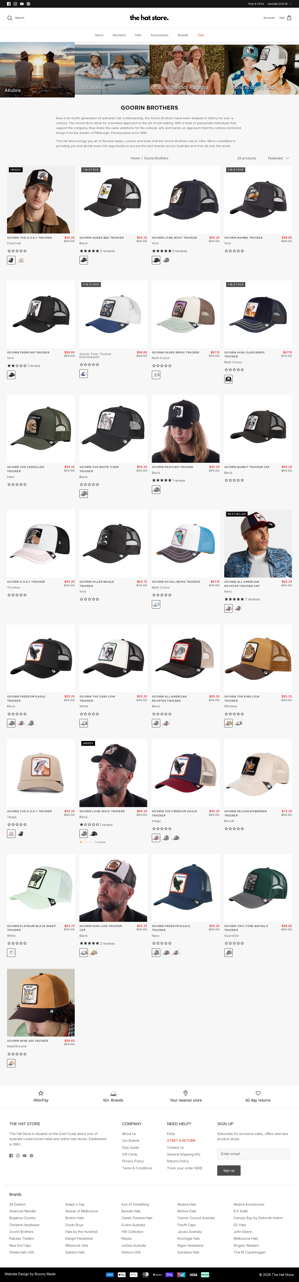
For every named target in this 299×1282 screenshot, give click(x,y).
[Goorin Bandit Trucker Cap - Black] (258, 429)
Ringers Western (246, 1245)
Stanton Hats (75, 1252)
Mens (99, 35)
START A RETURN (181, 1140)
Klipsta (126, 1238)
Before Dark (187, 1211)
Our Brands (130, 1140)
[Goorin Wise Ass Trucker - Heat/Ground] (41, 1003)
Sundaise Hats (188, 1252)
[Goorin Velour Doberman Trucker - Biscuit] (258, 773)
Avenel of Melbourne (81, 1211)
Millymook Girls (76, 1245)
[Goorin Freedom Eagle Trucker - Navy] (186, 888)
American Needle (22, 1211)
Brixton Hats (74, 1218)
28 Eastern (17, 1204)
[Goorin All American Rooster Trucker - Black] (186, 658)
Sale (201, 35)
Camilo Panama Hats (137, 1218)
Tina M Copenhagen (249, 1252)
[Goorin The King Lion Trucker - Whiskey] (258, 658)
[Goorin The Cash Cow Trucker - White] (113, 658)
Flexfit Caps (187, 1225)
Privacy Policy (133, 1161)
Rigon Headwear (190, 1245)
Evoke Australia (133, 1225)
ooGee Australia (133, 1245)
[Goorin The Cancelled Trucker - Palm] (41, 429)
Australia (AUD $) (278, 3)
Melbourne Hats (246, 1238)
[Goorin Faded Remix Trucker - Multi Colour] (186, 314)
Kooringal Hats (189, 1238)
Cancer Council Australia (196, 1218)
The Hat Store (283, 1275)
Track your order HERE (185, 1168)
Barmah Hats (131, 1211)
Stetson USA (131, 1252)
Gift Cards (129, 1154)
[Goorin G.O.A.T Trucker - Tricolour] (41, 544)
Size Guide (130, 1147)
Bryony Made (45, 1274)
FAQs (171, 1134)
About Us (129, 1134)
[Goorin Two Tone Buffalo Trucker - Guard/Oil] (258, 888)
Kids (138, 35)
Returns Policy (178, 1161)
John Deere (243, 1232)
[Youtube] (22, 4)
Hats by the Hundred (81, 1232)
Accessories (159, 35)
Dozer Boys (74, 1225)
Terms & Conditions (137, 1168)
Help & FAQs (256, 3)
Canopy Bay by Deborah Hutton (258, 1218)
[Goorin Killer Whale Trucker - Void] (113, 544)
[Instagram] (15, 4)
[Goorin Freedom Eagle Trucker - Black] (41, 658)
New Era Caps (20, 1245)
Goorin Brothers (156, 158)
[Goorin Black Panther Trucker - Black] (186, 429)
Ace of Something (135, 1204)
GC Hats (240, 1225)
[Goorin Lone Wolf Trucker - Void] (186, 199)
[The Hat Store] (149, 18)
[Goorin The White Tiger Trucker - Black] (113, 429)
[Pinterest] (28, 4)
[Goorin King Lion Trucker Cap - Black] (113, 888)
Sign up (229, 1170)
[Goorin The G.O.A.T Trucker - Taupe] (41, 773)
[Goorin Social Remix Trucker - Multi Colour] (186, 544)
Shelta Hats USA (21, 1252)
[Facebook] (9, 4)
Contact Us (175, 1147)
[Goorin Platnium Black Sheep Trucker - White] (41, 888)
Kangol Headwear (79, 1238)
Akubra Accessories (249, 1204)
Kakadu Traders (21, 1238)
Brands (183, 35)
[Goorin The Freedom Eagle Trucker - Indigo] (186, 773)
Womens (119, 35)
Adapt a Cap (75, 1204)
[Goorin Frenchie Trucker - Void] (41, 314)
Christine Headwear (24, 1225)
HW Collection (132, 1232)
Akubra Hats (187, 1204)
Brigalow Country (22, 1218)
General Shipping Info (183, 1154)
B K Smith (241, 1211)
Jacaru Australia (190, 1232)
